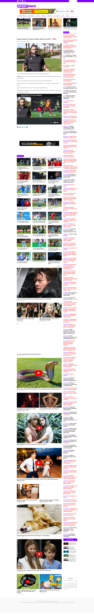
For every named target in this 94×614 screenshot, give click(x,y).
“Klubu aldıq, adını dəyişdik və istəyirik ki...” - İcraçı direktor (70, 106)
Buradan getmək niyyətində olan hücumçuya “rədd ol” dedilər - (69, 51)
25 (68, 587)
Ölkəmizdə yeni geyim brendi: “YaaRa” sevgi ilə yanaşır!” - (69, 289)
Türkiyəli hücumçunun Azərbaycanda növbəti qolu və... (70, 61)
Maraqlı (38, 15)
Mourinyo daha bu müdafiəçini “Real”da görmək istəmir (70, 133)
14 (74, 584)
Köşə (63, 15)
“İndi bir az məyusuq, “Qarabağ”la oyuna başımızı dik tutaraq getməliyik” (69, 46)
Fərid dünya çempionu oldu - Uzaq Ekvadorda (69, 451)
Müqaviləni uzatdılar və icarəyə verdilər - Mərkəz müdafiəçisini (69, 97)
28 (74, 587)
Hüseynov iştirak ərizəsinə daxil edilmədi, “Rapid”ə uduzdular (70, 403)
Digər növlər (57, 15)
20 (72, 585)
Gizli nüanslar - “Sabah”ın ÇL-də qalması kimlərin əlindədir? (69, 239)
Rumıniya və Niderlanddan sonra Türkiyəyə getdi (69, 203)
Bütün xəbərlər (70, 539)
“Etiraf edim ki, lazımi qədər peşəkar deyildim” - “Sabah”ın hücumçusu (70, 198)
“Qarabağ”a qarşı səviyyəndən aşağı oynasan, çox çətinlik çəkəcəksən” (70, 510)
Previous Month (64, 578)
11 (68, 584)
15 (76, 584)
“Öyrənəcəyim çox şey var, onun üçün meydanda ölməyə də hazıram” (69, 230)
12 (70, 584)
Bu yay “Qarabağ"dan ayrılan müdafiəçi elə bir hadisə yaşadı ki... (69, 36)
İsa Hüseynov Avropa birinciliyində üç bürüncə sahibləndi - (70, 436)
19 (70, 585)
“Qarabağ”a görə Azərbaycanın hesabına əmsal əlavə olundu (70, 321)
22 (76, 585)
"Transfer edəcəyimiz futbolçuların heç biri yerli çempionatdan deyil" (69, 70)
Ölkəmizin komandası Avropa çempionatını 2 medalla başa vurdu (70, 384)
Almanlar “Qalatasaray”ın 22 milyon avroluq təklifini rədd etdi (68, 127)
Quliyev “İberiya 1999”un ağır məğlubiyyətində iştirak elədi (69, 467)
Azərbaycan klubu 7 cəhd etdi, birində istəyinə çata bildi (69, 482)
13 (72, 584)
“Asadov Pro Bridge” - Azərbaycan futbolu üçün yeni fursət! (69, 225)
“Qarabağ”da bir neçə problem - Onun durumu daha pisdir (69, 284)
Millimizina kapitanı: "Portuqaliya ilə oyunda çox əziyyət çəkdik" (70, 365)
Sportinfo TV (50, 15)
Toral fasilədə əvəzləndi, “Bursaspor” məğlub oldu (70, 393)
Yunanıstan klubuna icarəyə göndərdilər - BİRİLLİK (69, 519)
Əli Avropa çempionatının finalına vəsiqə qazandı (69, 457)
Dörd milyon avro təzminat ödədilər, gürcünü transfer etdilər (70, 294)
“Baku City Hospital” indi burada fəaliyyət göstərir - (69, 326)
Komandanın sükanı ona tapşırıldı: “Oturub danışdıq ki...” (69, 370)
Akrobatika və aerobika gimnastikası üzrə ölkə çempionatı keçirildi (70, 446)
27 (72, 587)
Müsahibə (43, 15)
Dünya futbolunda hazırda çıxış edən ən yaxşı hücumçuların (70, 337)
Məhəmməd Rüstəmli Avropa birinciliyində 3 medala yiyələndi (70, 408)
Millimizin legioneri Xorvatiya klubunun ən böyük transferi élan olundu (70, 477)
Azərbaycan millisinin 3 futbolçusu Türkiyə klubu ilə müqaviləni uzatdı (69, 349)
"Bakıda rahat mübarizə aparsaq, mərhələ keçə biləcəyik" (69, 492)
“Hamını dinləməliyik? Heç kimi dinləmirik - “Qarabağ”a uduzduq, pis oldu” (70, 167)
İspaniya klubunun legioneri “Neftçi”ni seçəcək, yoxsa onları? (69, 152)
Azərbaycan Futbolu (22, 15)
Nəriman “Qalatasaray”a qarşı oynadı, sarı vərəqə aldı (70, 398)
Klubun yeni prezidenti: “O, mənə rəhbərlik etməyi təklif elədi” (69, 354)
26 (70, 587)
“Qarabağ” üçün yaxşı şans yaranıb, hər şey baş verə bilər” (70, 472)
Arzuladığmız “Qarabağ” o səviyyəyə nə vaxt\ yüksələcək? (70, 220)
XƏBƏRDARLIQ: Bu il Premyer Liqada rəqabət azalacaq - (69, 315)
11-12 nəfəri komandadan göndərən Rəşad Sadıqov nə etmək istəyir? (69, 244)
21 (74, 585)
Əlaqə (67, 15)
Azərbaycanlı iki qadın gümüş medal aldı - (70, 441)
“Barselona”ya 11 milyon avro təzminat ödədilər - (70, 56)
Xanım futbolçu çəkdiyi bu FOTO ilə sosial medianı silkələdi (69, 462)
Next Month (76, 578)
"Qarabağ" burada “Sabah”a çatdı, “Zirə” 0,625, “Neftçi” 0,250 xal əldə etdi (70, 524)
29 (76, 587)
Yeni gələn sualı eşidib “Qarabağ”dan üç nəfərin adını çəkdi (70, 146)
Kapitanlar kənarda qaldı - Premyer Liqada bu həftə (70, 209)
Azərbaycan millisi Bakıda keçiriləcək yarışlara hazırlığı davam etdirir (69, 379)
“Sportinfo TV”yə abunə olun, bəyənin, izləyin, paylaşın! (70, 190)
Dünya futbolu (31, 15)
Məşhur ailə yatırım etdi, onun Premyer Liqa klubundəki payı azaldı (69, 92)
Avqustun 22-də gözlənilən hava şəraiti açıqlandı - (70, 413)
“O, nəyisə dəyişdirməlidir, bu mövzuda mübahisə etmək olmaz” (69, 181)
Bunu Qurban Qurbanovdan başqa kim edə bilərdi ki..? (69, 505)
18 (68, 585)
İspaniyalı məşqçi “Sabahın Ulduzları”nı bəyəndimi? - (70, 41)
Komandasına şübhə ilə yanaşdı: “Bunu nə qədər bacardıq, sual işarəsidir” (69, 75)
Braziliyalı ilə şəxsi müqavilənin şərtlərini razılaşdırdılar (69, 535)
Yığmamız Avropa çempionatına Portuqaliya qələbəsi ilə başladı (70, 487)
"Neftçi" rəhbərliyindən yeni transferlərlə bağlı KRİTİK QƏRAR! (70, 279)
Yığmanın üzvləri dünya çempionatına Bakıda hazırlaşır (70, 425)
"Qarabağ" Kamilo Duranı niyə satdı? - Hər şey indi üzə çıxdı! (70, 141)
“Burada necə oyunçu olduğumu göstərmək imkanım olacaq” (69, 176)
